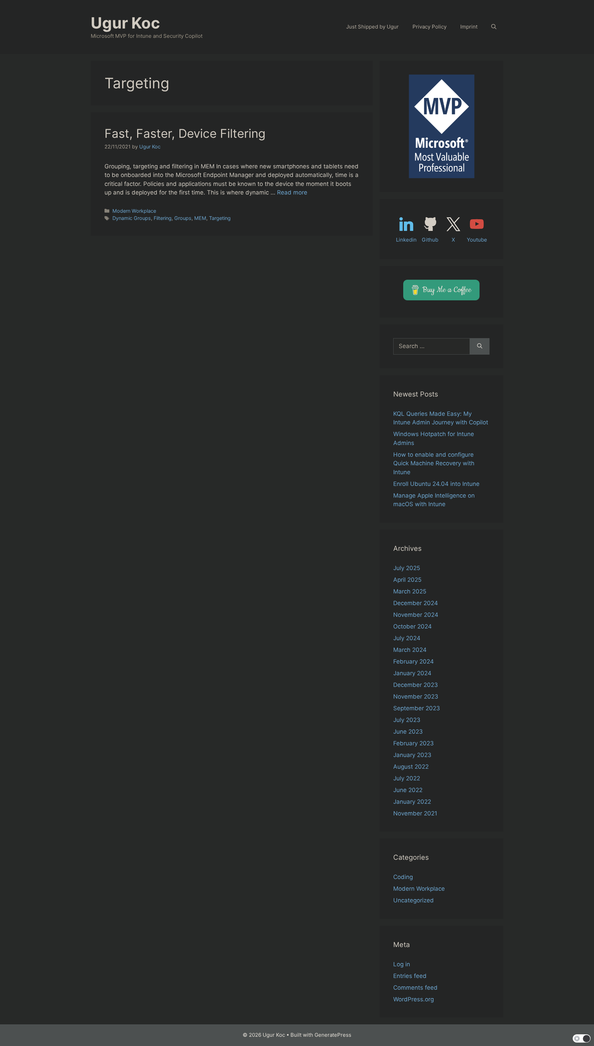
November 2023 (415, 696)
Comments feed (415, 987)
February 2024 (413, 661)
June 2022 (407, 790)
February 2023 (413, 743)
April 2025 (407, 579)
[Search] (480, 346)
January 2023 (412, 755)
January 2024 (412, 673)
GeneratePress (333, 1035)
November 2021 (415, 813)
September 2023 (416, 708)
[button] (582, 1038)
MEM (200, 218)
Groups (182, 218)
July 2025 (406, 568)
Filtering (163, 218)
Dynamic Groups (131, 218)
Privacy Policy (429, 26)
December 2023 (415, 684)
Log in (401, 964)
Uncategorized (413, 900)
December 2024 (415, 603)
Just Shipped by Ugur (372, 26)
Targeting (220, 218)
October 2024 (412, 626)
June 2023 (408, 731)
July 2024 (406, 638)
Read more (292, 192)
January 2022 (412, 801)
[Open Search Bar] (493, 26)
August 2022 (411, 766)
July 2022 (406, 778)
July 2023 (406, 719)
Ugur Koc (125, 22)
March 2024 (410, 649)
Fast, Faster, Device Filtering (184, 133)
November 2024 (415, 614)
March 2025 (409, 591)
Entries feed (410, 975)
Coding (403, 876)
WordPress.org (413, 999)
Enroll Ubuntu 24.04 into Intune (436, 483)
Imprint (468, 26)
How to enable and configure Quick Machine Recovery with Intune (433, 463)
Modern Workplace (134, 211)
